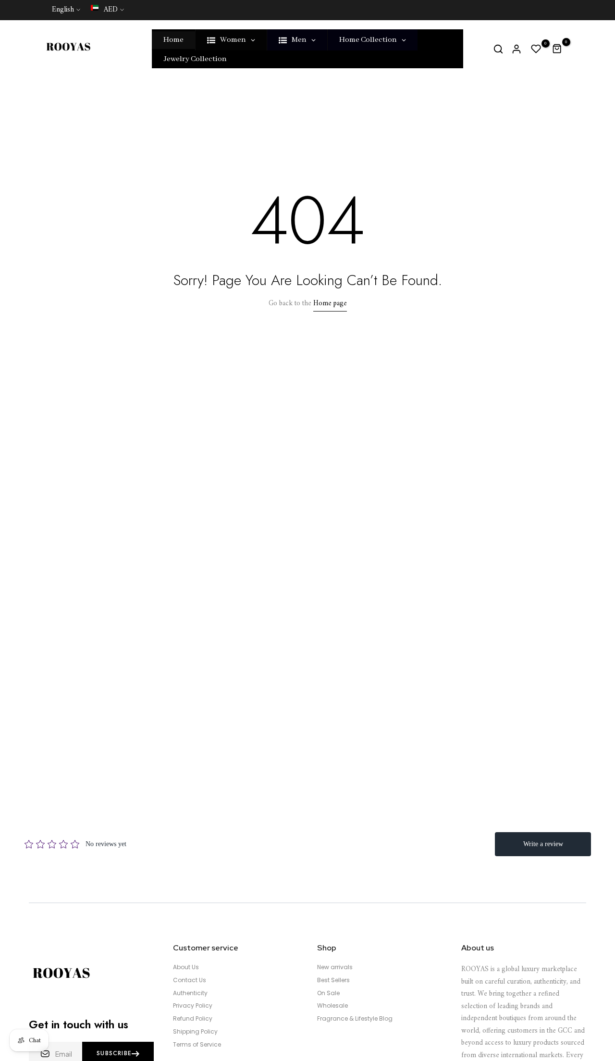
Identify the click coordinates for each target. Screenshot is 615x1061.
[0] (536, 49)
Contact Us (189, 980)
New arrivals (335, 967)
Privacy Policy (192, 1006)
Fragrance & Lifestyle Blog (355, 1019)
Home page (330, 303)
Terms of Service (197, 1045)
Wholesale (332, 1006)
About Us (186, 967)
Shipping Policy (195, 1032)
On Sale (328, 993)
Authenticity (190, 993)
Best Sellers (333, 980)
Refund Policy (192, 1019)
